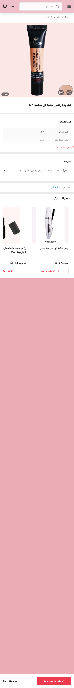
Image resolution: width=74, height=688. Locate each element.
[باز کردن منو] (68, 6)
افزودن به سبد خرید (54, 681)
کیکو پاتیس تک (64, 17)
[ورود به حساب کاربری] (14, 6)
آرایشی (49, 17)
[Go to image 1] (6, 94)
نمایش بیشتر (67, 147)
